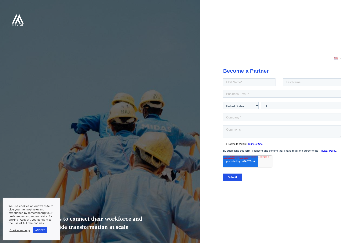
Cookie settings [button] (19, 230)
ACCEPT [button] (40, 230)
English (337, 58)
